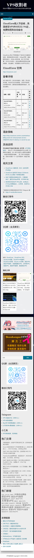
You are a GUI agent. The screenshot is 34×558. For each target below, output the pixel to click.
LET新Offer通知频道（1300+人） (13, 425)
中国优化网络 (20, 494)
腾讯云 (28, 507)
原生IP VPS (19, 499)
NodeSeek (6, 541)
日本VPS (25, 503)
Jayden (9, 33)
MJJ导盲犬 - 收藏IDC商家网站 (12, 526)
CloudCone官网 (18, 261)
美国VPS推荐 (14, 266)
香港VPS (12, 509)
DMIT (12, 494)
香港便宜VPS (5, 511)
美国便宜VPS (23, 266)
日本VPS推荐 (5, 505)
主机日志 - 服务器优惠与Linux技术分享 (14, 528)
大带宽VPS (26, 263)
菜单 (2, 14)
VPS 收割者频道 (8, 420)
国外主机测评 (7, 546)
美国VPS (6, 266)
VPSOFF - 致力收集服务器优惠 (12, 531)
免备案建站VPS (17, 263)
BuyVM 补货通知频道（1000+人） (13, 423)
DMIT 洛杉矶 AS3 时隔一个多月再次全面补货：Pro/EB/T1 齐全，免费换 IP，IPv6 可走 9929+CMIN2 (17, 462)
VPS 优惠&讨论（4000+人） (11, 418)
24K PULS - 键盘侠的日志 (10, 523)
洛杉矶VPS (18, 505)
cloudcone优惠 (7, 259)
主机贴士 (5, 533)
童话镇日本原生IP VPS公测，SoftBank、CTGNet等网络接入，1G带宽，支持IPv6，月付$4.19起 (18, 184)
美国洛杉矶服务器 (19, 33)
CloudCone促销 (8, 261)
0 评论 (29, 33)
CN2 (3, 494)
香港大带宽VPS (13, 511)
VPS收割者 (17, 5)
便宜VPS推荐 (7, 263)
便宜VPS (27, 261)
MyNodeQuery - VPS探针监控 (12, 536)
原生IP (13, 499)
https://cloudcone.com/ (10, 72)
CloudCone (10, 257)
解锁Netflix (5, 509)
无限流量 (18, 503)
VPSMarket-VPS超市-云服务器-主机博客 (15, 539)
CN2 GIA (7, 494)
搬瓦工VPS (22, 501)
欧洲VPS (12, 505)
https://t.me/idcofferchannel (14, 192)
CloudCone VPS (19, 257)
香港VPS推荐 (22, 510)
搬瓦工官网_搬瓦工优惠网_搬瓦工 (13, 544)
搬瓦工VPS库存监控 (9, 521)
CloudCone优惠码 (19, 259)
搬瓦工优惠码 (5, 503)
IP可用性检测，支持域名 (10, 433)
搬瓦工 (16, 501)
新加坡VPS (12, 503)
